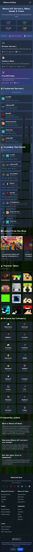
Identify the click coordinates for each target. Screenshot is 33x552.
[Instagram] (11, 486)
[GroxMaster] (16, 299)
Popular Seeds (5, 514)
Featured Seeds (5, 512)
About (19, 514)
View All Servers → (16, 92)
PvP (2, 502)
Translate (20, 512)
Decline (13, 549)
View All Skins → (5, 269)
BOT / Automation (6, 532)
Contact (20, 517)
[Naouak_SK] (27, 276)
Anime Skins (21, 502)
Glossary (20, 519)
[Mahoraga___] (16, 287)
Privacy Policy (5, 529)
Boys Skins (21, 497)
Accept (20, 549)
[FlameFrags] (5, 276)
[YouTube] (7, 486)
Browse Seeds (5, 509)
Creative (3, 499)
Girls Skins (21, 499)
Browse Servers (5, 494)
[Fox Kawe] (5, 287)
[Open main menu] (30, 2)
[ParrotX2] (27, 287)
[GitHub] (18, 486)
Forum (20, 509)
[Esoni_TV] (27, 299)
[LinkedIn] (25, 486)
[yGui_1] (16, 310)
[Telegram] (22, 486)
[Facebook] (3, 486)
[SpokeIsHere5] (16, 276)
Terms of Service (6, 527)
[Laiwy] (5, 310)
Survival (3, 497)
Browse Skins (21, 494)
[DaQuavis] (27, 310)
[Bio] (29, 486)
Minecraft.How (10, 2)
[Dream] (5, 299)
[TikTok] (14, 486)
